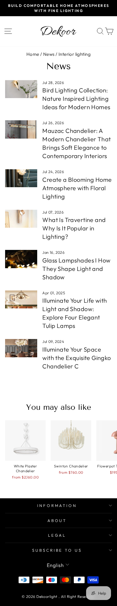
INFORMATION (57, 505)
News (49, 54)
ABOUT (57, 520)
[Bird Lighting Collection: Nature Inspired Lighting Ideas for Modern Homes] (21, 89)
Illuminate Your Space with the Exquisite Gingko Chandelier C (76, 358)
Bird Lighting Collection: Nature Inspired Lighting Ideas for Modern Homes (76, 98)
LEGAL (57, 535)
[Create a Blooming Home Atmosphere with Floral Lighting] (21, 178)
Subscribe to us (57, 550)
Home (32, 54)
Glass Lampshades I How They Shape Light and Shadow (76, 268)
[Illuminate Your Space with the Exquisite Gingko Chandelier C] (21, 348)
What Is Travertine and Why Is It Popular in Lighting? (74, 228)
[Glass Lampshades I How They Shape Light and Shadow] (21, 259)
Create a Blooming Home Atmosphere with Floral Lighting (77, 188)
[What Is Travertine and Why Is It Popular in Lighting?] (21, 219)
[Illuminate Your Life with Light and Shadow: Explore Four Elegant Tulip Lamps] (21, 299)
